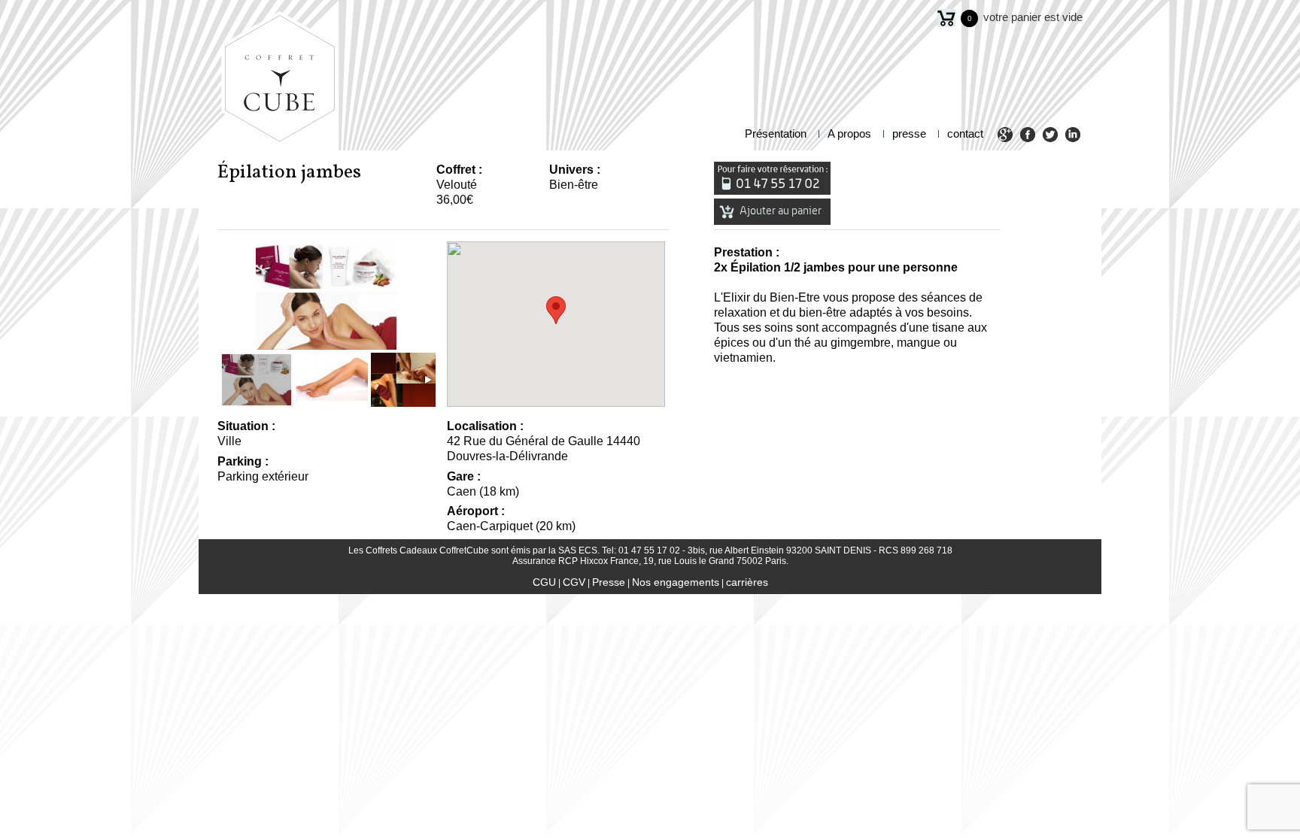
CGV (574, 582)
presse (909, 133)
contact (965, 133)
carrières (747, 582)
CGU (544, 582)
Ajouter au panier (779, 211)
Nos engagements (675, 582)
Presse (608, 582)
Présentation (775, 133)
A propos (849, 133)
